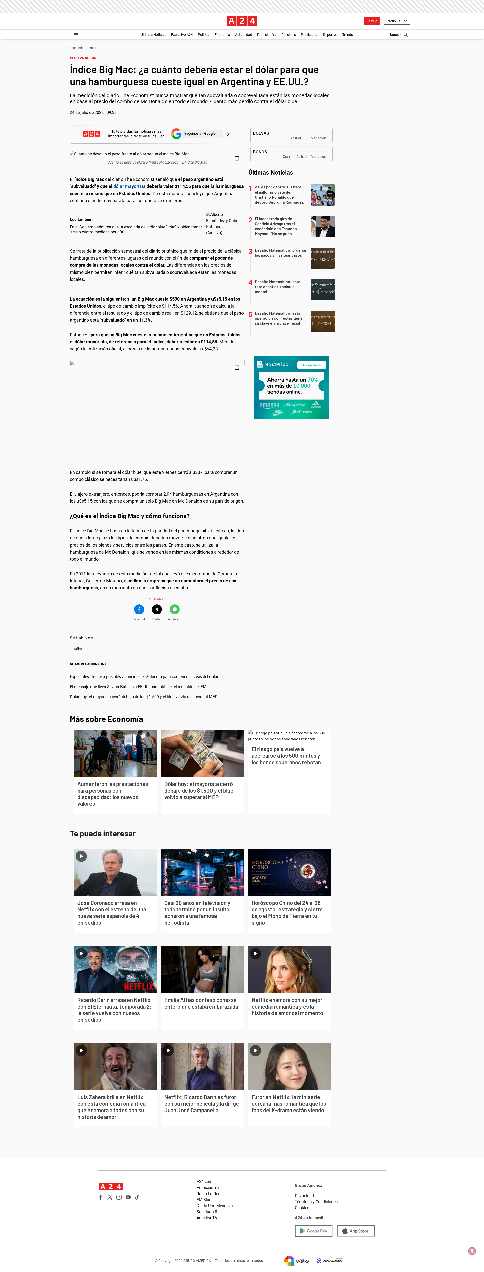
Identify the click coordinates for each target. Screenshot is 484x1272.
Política (203, 35)
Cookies (302, 1207)
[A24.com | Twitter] (109, 1197)
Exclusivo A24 (182, 35)
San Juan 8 (207, 1211)
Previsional (309, 35)
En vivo (371, 21)
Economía (222, 35)
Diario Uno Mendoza (215, 1205)
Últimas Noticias (153, 35)
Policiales (288, 35)
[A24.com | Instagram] (119, 1197)
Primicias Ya (266, 35)
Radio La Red (397, 21)
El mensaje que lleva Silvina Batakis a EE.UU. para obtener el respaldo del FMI (138, 686)
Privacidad (304, 1195)
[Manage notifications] (472, 1251)
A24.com (205, 1181)
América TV (207, 1217)
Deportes (330, 35)
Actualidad (243, 35)
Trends (347, 35)
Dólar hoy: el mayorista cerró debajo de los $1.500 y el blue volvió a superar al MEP (143, 696)
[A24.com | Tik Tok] (137, 1197)
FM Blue (204, 1199)
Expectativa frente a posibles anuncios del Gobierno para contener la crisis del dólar (144, 676)
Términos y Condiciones (316, 1201)
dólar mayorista (129, 186)
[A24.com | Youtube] (128, 1197)
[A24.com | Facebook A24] (100, 1197)
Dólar (92, 48)
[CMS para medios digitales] (326, 1261)
